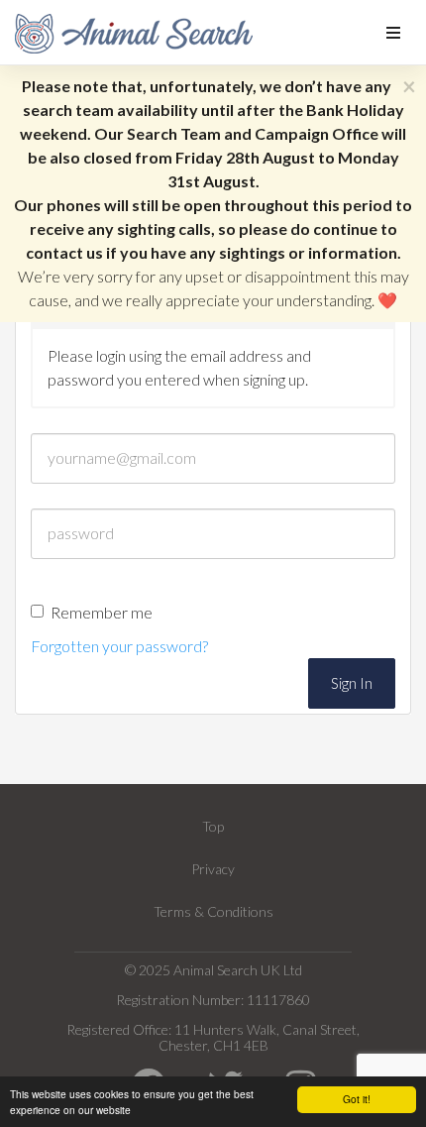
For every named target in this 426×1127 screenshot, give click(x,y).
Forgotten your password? (119, 645)
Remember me (102, 612)
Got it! (357, 1098)
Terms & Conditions (213, 911)
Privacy (213, 868)
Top (213, 826)
